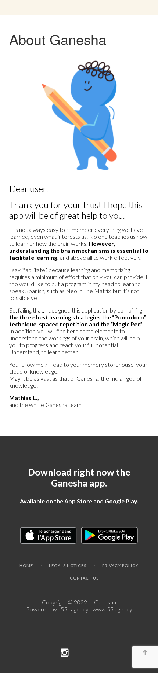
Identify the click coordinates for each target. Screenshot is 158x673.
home (26, 565)
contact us (84, 578)
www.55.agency (112, 609)
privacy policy (120, 565)
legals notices (67, 565)
